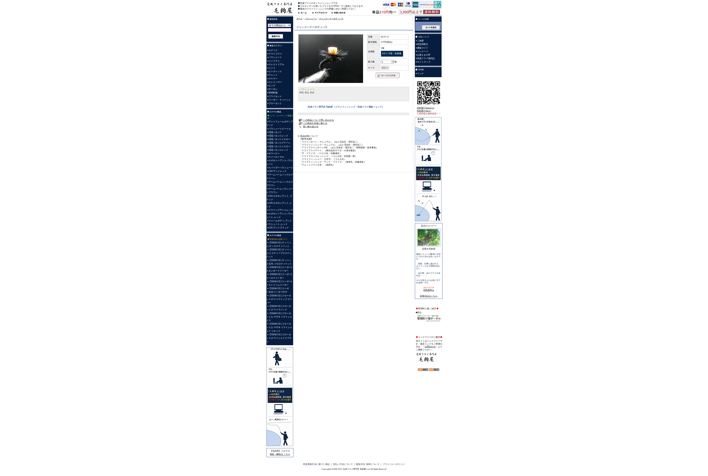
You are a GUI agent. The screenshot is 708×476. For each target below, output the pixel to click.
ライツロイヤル (276, 157)
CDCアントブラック (279, 227)
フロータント (275, 103)
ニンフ (272, 68)
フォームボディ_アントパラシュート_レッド (279, 222)
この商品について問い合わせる (318, 120)
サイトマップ (423, 62)
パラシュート (275, 57)
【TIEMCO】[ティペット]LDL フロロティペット (279, 262)
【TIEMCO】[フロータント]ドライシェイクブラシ (278, 338)
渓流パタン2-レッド (278, 150)
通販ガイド (422, 48)
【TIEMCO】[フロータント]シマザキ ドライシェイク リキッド (279, 327)
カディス (273, 50)
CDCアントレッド (278, 171)
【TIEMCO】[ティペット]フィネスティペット (278, 244)
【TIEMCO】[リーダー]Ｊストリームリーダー (279, 283)
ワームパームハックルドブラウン (279, 184)
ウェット (273, 75)
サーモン (273, 89)
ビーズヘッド (275, 71)
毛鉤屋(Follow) (424, 111)
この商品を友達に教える (315, 123)
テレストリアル (276, 64)
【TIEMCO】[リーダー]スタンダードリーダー (279, 269)
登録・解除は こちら (280, 454)
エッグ (272, 85)
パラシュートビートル (280, 128)
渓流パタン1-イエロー (279, 139)
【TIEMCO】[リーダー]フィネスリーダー (279, 276)
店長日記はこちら (429, 296)
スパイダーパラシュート (281, 167)
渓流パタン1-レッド (278, 135)
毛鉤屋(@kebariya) (425, 108)
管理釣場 (273, 92)
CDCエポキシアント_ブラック (279, 198)
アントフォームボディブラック (279, 123)
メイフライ (274, 61)
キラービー (274, 153)
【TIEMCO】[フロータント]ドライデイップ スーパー (279, 299)
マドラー (273, 78)
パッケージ (422, 51)
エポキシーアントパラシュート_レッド (279, 215)
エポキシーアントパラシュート (279, 162)
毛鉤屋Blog (428, 290)
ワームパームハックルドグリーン (279, 176)
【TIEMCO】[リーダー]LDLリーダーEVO (277, 290)
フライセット (275, 96)
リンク (420, 73)
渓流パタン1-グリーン (279, 142)
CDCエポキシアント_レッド (279, 205)
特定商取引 (422, 44)
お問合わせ (430, 346)
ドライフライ (275, 53)
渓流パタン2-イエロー (279, 146)
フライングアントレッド (281, 210)
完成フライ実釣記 (426, 58)
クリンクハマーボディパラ (331, 19)
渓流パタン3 (275, 132)
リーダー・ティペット (280, 100)
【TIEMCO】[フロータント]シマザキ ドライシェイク (279, 317)
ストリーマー (275, 82)
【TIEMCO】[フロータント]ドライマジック (278, 308)
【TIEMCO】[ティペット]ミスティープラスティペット (278, 253)
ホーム (299, 19)
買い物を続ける (310, 126)
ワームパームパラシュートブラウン (279, 191)
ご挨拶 (420, 40)
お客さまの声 (423, 55)
